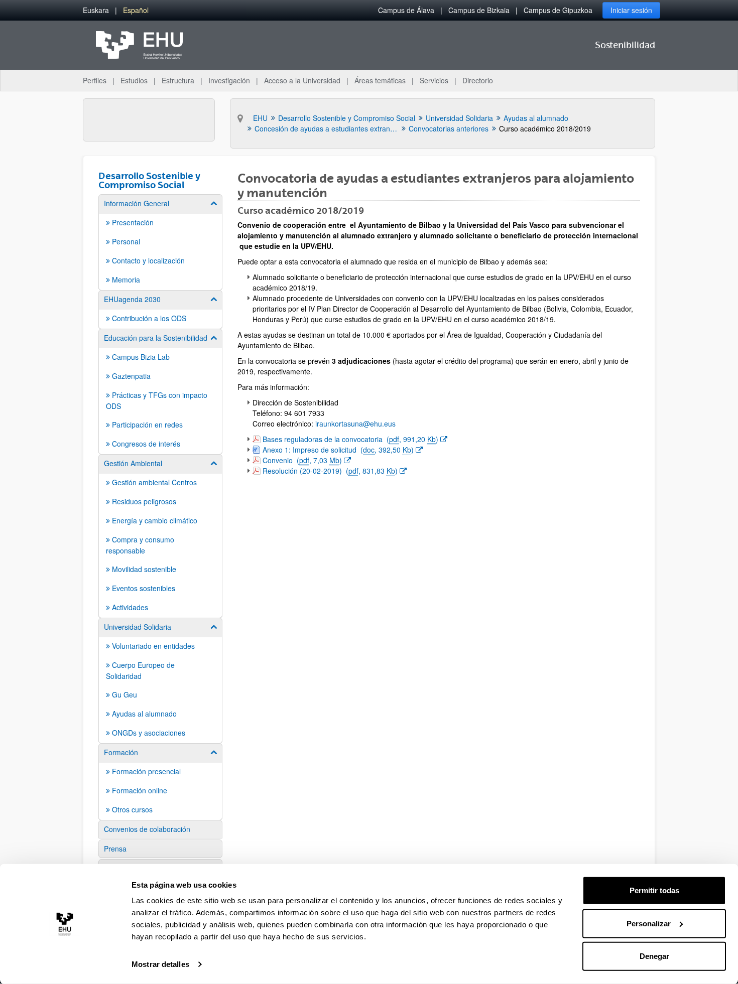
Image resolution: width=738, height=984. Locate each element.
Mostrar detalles (160, 964)
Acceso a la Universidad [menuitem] (302, 80)
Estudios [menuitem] (134, 80)
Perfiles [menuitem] (94, 80)
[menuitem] (96, 10)
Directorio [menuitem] (477, 80)
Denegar (654, 956)
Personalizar (649, 923)
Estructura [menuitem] (178, 80)
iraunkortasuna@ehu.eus (355, 423)
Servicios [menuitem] (434, 80)
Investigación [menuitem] (229, 80)
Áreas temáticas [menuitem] (380, 80)
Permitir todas (654, 890)
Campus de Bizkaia (479, 10)
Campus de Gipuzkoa (558, 10)
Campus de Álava (406, 10)
